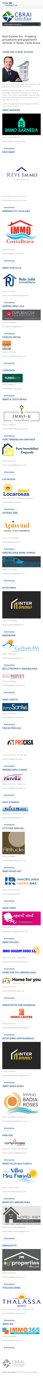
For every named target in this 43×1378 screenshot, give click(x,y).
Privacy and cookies (29, 1372)
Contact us (11, 5)
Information (9, 148)
